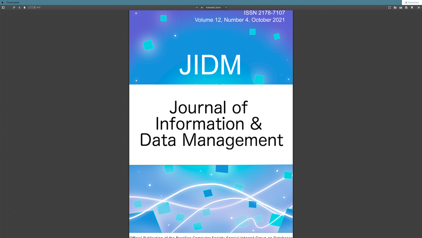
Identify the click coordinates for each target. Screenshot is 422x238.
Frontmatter (13, 2)
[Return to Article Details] (2, 2)
